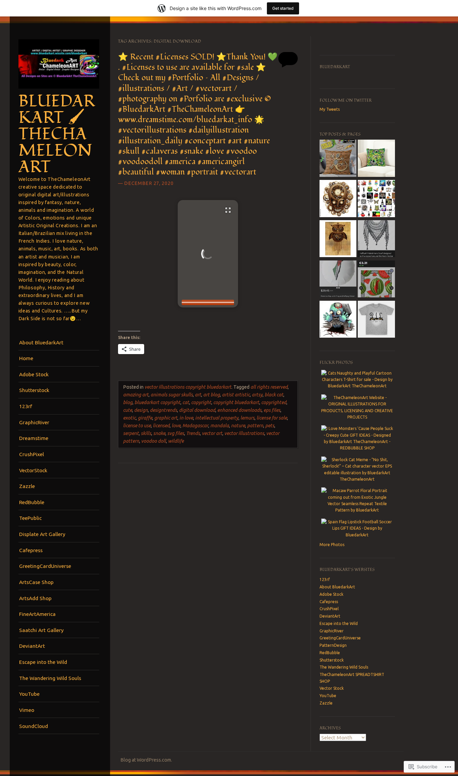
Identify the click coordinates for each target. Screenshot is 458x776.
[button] (208, 253)
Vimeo (26, 710)
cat (185, 402)
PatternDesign (333, 645)
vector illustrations (244, 433)
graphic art (165, 418)
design (141, 410)
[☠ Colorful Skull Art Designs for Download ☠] (338, 199)
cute (127, 410)
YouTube (29, 694)
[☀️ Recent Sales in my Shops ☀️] (338, 159)
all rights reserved (269, 387)
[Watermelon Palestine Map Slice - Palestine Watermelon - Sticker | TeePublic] (376, 279)
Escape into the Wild (43, 662)
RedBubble (31, 502)
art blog (211, 394)
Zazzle (27, 486)
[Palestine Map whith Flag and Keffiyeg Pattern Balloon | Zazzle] (338, 279)
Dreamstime (33, 438)
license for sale (271, 418)
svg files (175, 433)
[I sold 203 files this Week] (376, 199)
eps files (272, 410)
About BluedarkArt (41, 342)
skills (146, 433)
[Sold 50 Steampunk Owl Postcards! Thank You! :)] (338, 239)
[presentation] (208, 302)
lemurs (247, 418)
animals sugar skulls (172, 394)
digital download (197, 410)
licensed (161, 425)
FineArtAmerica (37, 614)
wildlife (176, 441)
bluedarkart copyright (157, 402)
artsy (257, 394)
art (198, 394)
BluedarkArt (335, 67)
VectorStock (33, 470)
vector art (212, 433)
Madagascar (195, 425)
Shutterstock (34, 390)
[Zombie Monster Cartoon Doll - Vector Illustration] (338, 320)
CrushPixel (31, 454)
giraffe (145, 418)
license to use (137, 425)
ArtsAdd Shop (35, 598)
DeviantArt (32, 646)
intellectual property (216, 418)
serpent (131, 433)
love (176, 425)
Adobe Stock (34, 374)
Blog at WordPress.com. (146, 760)
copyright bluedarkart (236, 402)
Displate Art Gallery (42, 534)
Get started (283, 8)
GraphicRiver (34, 422)
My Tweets (330, 109)
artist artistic (236, 394)
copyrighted (273, 402)
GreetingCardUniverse (45, 566)
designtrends (163, 410)
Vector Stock (332, 688)
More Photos (332, 544)
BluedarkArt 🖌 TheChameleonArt (56, 134)
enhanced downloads (239, 410)
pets (269, 425)
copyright (201, 402)
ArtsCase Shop (36, 582)
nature (238, 425)
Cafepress (31, 550)
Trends (193, 433)
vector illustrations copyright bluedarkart (188, 387)
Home (26, 358)
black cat (274, 394)
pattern (255, 425)
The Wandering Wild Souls (50, 678)
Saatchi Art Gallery (41, 630)
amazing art (136, 394)
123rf (25, 406)
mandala (219, 425)
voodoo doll (153, 441)
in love (186, 418)
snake (159, 433)
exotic (129, 418)
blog (127, 402)
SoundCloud (33, 726)
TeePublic (30, 518)
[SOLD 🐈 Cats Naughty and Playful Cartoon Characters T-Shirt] (376, 320)
